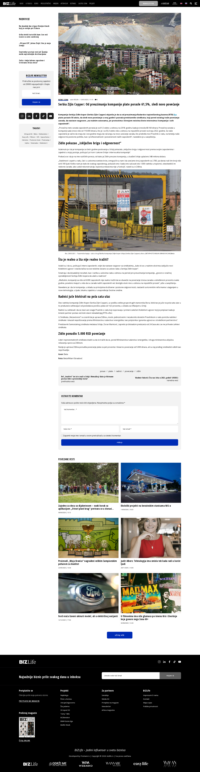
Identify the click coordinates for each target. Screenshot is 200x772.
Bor (175, 114)
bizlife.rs (110, 756)
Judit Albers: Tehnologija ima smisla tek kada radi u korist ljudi (151, 562)
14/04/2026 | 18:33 (127, 510)
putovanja (45, 140)
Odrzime (25, 140)
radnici (119, 371)
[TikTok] (43, 116)
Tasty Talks (65, 714)
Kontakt (146, 699)
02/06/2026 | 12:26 (127, 623)
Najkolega (64, 695)
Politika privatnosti (150, 706)
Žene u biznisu (66, 699)
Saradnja (105, 695)
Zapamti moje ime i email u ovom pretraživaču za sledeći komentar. (92, 435)
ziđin (138, 371)
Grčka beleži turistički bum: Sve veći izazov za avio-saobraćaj (33, 35)
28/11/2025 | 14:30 (127, 568)
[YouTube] (50, 116)
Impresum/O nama (150, 695)
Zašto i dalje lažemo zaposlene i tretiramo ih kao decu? (32, 61)
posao (102, 371)
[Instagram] (22, 116)
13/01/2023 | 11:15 (87, 100)
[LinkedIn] (29, 116)
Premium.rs (85, 756)
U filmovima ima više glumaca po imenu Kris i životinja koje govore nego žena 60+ (149, 618)
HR (38, 137)
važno (27, 143)
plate (110, 371)
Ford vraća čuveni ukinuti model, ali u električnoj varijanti (88, 616)
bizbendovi (43, 134)
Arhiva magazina (108, 710)
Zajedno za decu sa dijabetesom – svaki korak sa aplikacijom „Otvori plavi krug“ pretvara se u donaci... (86, 507)
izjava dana (45, 137)
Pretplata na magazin (110, 702)
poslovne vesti (35, 140)
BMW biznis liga (66, 721)
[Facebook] (36, 116)
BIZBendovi (65, 717)
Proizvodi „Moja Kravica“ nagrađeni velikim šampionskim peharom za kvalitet (87, 562)
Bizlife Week (65, 725)
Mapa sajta (147, 702)
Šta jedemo (65, 706)
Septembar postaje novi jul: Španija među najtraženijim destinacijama (33, 53)
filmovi (32, 137)
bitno (36, 134)
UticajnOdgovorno (67, 702)
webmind (43, 143)
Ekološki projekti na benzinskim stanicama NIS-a (146, 505)
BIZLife (76, 100)
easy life (25, 137)
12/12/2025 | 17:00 (64, 620)
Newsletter (106, 706)
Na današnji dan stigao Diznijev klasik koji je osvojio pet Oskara (34, 27)
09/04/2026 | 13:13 (64, 513)
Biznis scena (63, 99)
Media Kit (105, 699)
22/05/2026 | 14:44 (64, 568)
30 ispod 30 (28, 134)
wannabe (34, 143)
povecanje (129, 371)
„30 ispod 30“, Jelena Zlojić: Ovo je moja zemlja (35, 44)
